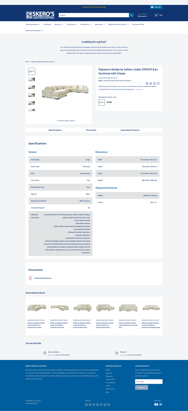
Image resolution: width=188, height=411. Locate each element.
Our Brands (47, 24)
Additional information (33, 30)
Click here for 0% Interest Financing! (94, 7)
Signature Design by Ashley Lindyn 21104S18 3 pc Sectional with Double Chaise (151, 325)
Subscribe (157, 7)
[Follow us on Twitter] (90, 404)
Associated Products (130, 130)
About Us (109, 373)
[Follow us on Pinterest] (97, 404)
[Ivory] (102, 102)
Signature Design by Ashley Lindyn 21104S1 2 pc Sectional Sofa (128, 325)
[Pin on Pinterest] (150, 83)
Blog (107, 392)
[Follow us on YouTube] (101, 404)
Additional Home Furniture (117, 24)
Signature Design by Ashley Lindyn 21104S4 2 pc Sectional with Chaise (104, 325)
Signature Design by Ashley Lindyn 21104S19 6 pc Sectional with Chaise (59, 325)
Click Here (51, 355)
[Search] (131, 15)
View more (139, 89)
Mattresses (99, 24)
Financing (109, 376)
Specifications (55, 130)
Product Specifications (42, 278)
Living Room (70, 24)
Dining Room (85, 24)
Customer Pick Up (138, 24)
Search (108, 370)
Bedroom (58, 24)
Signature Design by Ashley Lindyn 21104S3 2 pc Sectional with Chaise (81, 325)
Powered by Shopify (31, 403)
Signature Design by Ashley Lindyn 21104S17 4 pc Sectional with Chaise (36, 325)
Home (27, 61)
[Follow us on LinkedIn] (108, 404)
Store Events (110, 389)
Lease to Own (110, 379)
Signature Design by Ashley (108, 78)
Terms (108, 386)
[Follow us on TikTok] (105, 404)
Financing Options (31, 24)
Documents (91, 130)
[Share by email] (158, 83)
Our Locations (110, 382)
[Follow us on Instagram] (93, 404)
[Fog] (109, 102)
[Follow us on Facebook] (86, 404)
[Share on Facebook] (147, 83)
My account (142, 16)
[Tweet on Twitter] (154, 83)
